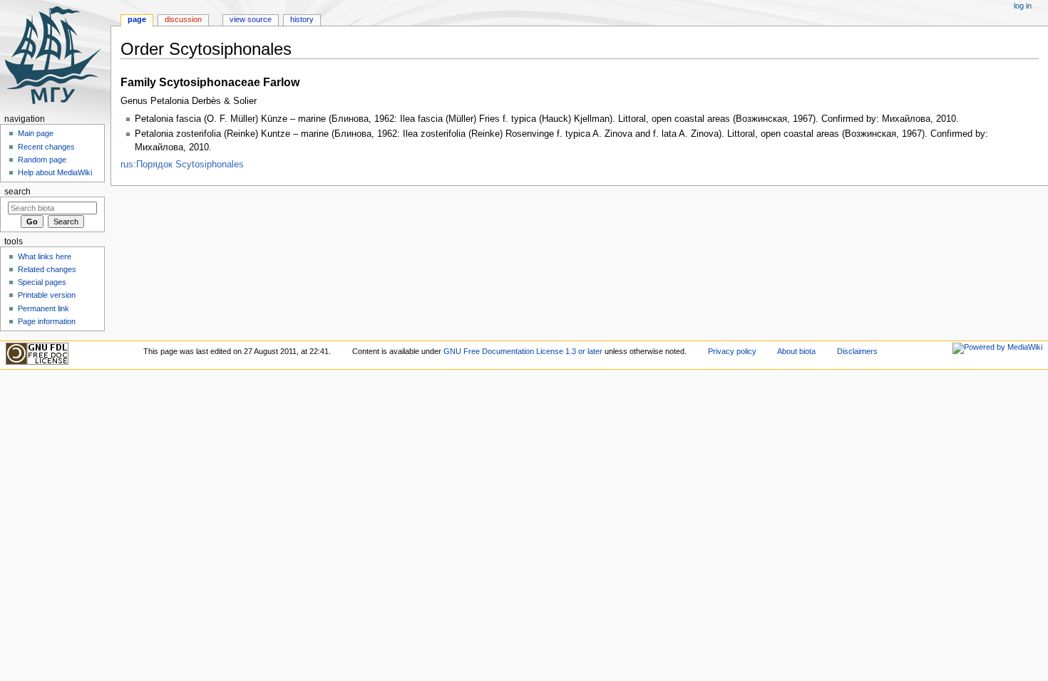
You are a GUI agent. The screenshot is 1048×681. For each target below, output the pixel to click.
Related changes (47, 269)
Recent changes (46, 146)
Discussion (183, 19)
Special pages (42, 282)
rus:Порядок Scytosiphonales (182, 165)
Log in (1023, 5)
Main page (35, 133)
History (302, 19)
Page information (47, 321)
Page (137, 19)
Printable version (47, 295)
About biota (796, 351)
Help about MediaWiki (55, 172)
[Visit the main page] (55, 55)
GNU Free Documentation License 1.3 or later (522, 351)
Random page (42, 159)
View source (251, 19)
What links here (44, 256)
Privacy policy (732, 351)
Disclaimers (857, 351)
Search (17, 191)
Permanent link (43, 308)
